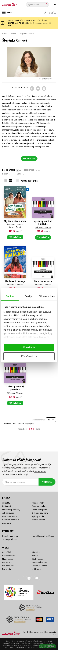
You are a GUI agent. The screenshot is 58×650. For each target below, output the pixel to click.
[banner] (15, 3)
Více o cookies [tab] (47, 296)
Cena (19, 174)
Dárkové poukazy (39, 506)
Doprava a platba (9, 516)
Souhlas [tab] (10, 296)
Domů (4, 33)
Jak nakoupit (8, 513)
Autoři (13, 33)
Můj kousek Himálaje (15, 281)
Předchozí (22, 428)
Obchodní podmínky (11, 509)
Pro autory (7, 562)
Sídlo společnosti (10, 539)
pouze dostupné (29, 180)
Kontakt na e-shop (10, 536)
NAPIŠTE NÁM (48, 646)
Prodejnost (29, 170)
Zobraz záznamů (38, 420)
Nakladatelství (8, 555)
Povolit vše (29, 347)
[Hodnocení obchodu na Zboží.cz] (45, 591)
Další (38, 428)
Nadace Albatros (39, 562)
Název (5, 174)
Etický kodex (37, 559)
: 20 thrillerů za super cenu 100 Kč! (29, 24)
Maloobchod (7, 559)
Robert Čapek (15, 227)
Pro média (6, 569)
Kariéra (35, 555)
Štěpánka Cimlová (15, 224)
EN (55, 4)
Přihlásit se (46, 482)
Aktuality (6, 502)
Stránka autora (18, 87)
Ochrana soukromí (40, 513)
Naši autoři (6, 506)
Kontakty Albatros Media (43, 536)
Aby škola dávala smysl (15, 221)
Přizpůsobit (27, 356)
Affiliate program (39, 509)
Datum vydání (8, 170)
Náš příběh (6, 552)
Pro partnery (8, 565)
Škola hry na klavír (43, 281)
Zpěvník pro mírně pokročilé (43, 222)
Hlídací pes (30, 158)
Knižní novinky (38, 502)
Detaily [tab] (28, 296)
